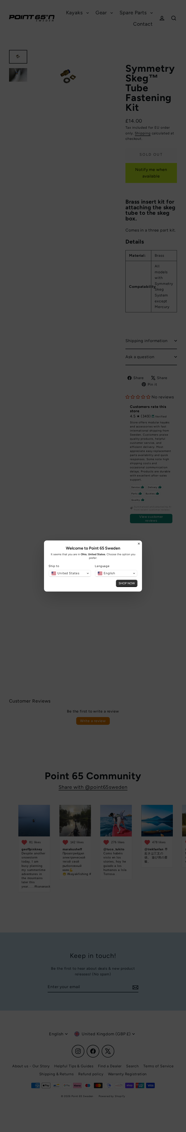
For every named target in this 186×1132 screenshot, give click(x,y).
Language (102, 566)
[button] (70, 573)
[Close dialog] (139, 543)
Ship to (54, 566)
